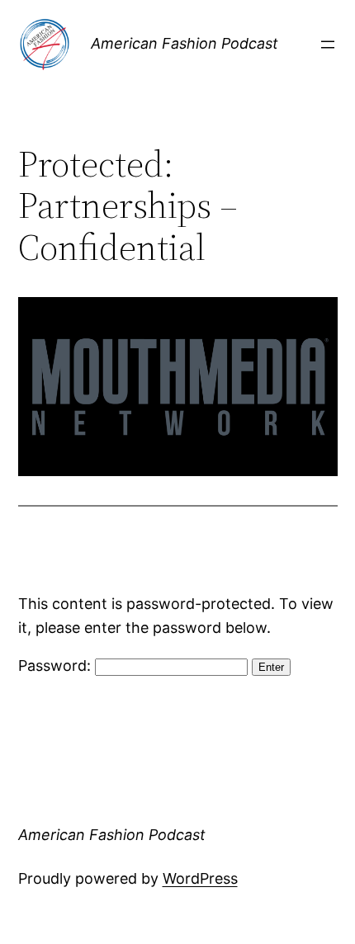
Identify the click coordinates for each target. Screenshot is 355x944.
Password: (56, 665)
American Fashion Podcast (184, 43)
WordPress (200, 878)
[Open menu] (328, 44)
